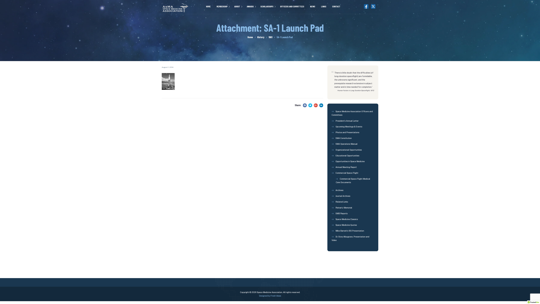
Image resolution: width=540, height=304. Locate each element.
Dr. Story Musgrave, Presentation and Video (350, 238)
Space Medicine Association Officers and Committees (352, 113)
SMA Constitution (344, 138)
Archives (339, 190)
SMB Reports (342, 213)
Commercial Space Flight (347, 173)
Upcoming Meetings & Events (349, 127)
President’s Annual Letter (347, 121)
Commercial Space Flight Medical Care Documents (353, 181)
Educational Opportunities (347, 156)
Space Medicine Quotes (346, 225)
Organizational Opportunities (349, 150)
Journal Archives (343, 196)
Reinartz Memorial (344, 208)
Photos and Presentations (347, 132)
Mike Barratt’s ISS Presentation (350, 231)
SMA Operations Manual (346, 144)
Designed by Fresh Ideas (270, 296)
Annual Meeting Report (346, 167)
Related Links (342, 202)
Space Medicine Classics (347, 219)
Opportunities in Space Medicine (350, 161)
